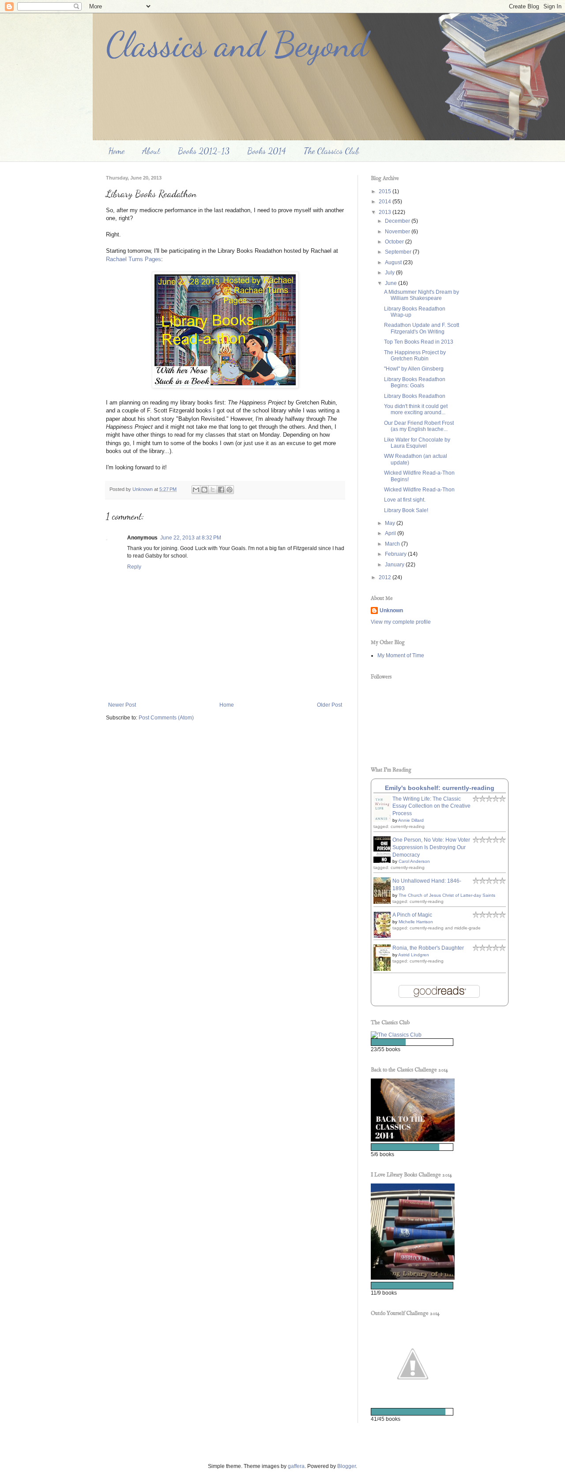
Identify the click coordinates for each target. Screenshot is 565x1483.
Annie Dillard (411, 820)
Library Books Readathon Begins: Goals (414, 382)
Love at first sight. (405, 500)
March (393, 544)
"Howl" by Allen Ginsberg (414, 369)
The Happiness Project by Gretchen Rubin (415, 355)
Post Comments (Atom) (166, 718)
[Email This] (196, 489)
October (395, 242)
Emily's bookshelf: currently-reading (439, 787)
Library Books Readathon (414, 396)
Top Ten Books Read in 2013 (418, 342)
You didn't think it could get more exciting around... (416, 409)
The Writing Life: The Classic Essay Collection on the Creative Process (431, 806)
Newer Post (122, 705)
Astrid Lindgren (413, 954)
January (395, 565)
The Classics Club (331, 151)
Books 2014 (266, 151)
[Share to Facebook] (221, 489)
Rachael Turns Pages (133, 259)
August (394, 262)
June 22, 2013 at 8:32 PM (190, 538)
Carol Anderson (414, 861)
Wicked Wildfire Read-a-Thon (419, 490)
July (390, 273)
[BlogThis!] (204, 489)
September (399, 252)
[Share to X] (212, 489)
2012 (385, 577)
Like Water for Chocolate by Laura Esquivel (417, 443)
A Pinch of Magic (412, 915)
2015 (385, 191)
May (390, 523)
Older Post (329, 705)
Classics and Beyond (237, 44)
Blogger (346, 1466)
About (151, 151)
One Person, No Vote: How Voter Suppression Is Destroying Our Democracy (431, 847)
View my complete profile (401, 622)
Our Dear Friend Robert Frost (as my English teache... (419, 426)
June (391, 283)
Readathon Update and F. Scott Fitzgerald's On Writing (421, 328)
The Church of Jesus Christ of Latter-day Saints (447, 895)
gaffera (296, 1466)
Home (116, 151)
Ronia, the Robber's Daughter (428, 948)
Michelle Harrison (416, 921)
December (398, 221)
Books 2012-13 (204, 151)
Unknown (391, 610)
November (398, 231)
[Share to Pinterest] (229, 489)
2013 (385, 212)
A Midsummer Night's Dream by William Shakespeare (421, 295)
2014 (385, 201)
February (396, 554)
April (391, 533)
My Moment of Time (400, 655)
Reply (134, 567)
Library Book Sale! (406, 510)
